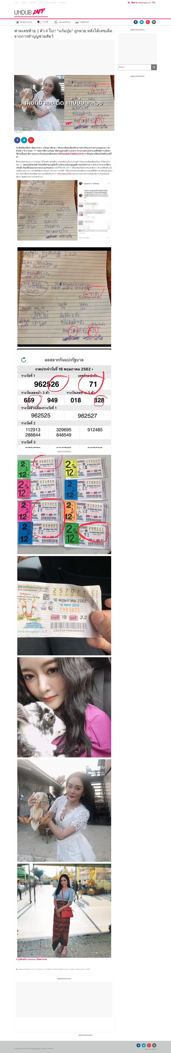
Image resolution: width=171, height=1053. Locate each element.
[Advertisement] (64, 57)
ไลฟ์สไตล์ (32, 3)
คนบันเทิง (26, 969)
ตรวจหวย (61, 3)
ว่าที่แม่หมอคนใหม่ (64, 173)
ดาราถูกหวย (39, 969)
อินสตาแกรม (26, 22)
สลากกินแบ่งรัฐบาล (58, 969)
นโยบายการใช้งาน (151, 1049)
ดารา (17, 3)
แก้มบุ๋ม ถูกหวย (80, 969)
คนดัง (20, 969)
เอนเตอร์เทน (64, 22)
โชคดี (88, 969)
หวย (66, 969)
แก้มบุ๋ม (71, 969)
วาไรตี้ (40, 3)
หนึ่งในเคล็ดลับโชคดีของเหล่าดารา (72, 153)
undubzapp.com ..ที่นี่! (143, 3)
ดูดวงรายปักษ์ (50, 3)
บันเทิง (24, 3)
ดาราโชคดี (47, 969)
